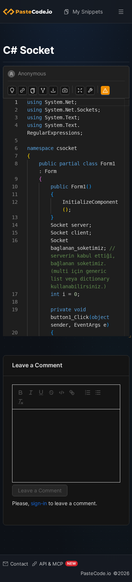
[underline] (41, 392)
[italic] (31, 392)
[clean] (20, 401)
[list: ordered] (87, 392)
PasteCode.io (96, 573)
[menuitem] (30, 11)
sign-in (39, 503)
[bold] (20, 392)
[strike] (51, 392)
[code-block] (61, 392)
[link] (72, 392)
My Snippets (88, 11)
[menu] (66, 11)
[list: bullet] (98, 392)
